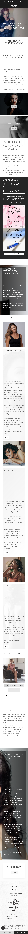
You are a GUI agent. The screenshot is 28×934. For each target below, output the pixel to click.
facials (4, 731)
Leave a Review (14, 895)
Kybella (6, 616)
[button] (3, 928)
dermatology (6, 166)
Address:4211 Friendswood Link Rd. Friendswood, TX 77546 (14, 916)
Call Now (7, 932)
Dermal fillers (7, 501)
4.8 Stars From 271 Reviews (11, 893)
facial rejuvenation (15, 398)
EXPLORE (14, 106)
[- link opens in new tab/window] (12, 890)
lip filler (11, 518)
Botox (17, 390)
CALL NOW (14, 886)
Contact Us (21, 932)
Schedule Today (14, 867)
